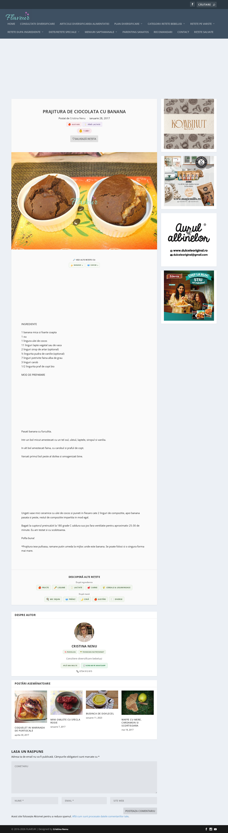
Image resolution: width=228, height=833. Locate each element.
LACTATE (76, 587)
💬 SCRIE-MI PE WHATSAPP (94, 665)
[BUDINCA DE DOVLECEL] (102, 700)
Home (11, 23)
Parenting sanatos (136, 32)
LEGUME (59, 587)
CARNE (92, 587)
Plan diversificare (126, 23)
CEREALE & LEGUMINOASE (116, 587)
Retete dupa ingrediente (24, 32)
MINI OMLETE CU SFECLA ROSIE (65, 721)
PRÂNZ (70, 599)
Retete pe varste (201, 23)
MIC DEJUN (53, 599)
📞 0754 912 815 (84, 671)
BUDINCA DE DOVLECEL (100, 713)
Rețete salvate (203, 32)
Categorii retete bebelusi (165, 23)
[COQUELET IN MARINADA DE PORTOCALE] (31, 707)
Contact (183, 32)
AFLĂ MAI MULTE (70, 665)
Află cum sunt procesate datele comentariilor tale (100, 816)
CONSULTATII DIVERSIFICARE (37, 23)
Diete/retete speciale (62, 32)
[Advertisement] (111, 68)
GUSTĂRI (100, 599)
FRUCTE (43, 587)
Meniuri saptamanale (99, 32)
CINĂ (84, 599)
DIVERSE (116, 599)
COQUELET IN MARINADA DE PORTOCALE (30, 729)
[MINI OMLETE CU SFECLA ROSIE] (66, 703)
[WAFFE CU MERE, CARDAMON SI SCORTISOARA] (138, 703)
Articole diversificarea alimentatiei (84, 23)
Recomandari (163, 32)
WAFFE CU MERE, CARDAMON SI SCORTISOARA (132, 722)
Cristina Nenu (78, 118)
